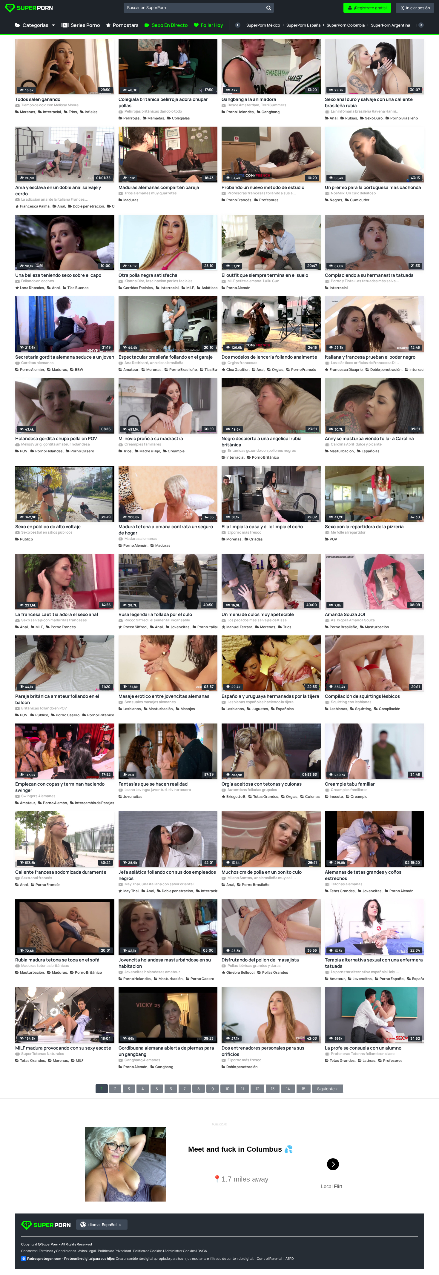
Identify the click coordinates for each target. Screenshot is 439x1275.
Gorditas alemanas (37, 363)
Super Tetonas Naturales (42, 1054)
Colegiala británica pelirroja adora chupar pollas (163, 102)
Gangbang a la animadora (249, 99)
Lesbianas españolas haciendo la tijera (260, 702)
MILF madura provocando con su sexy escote (63, 1048)
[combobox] (199, 8)
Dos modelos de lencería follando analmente (269, 357)
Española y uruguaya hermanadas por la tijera (270, 696)
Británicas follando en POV (44, 708)
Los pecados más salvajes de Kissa (257, 620)
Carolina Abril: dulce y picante (356, 445)
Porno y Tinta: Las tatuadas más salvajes (365, 281)
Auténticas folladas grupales (252, 790)
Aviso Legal (87, 1250)
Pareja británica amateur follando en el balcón (57, 699)
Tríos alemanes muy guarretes (150, 193)
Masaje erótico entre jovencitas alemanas (164, 696)
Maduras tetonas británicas (45, 966)
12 (257, 1088)
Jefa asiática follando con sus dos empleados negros (167, 875)
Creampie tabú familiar (350, 784)
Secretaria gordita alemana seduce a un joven (64, 357)
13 (272, 1088)
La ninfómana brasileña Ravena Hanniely (365, 112)
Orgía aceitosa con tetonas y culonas (262, 784)
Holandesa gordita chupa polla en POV (56, 438)
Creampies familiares (142, 445)
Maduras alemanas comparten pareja (159, 187)
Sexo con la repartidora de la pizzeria (364, 526)
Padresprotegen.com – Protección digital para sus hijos (71, 1258)
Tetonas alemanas (346, 884)
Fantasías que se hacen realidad (153, 784)
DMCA (202, 1250)
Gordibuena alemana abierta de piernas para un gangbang (166, 1051)
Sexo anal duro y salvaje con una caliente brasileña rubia (369, 102)
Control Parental (269, 1258)
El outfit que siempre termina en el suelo (265, 275)
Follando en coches (37, 281)
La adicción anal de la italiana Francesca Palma (55, 200)
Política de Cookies (147, 1250)
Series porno (85, 25)
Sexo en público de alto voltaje (48, 526)
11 (242, 1088)
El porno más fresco (244, 533)
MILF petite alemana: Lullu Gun (253, 281)
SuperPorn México (263, 25)
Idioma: (102, 1224)
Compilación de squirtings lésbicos (362, 696)
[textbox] (194, 7)
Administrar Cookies (180, 1250)
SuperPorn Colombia (346, 25)
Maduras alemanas (140, 539)
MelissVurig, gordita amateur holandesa (55, 445)
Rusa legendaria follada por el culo (155, 614)
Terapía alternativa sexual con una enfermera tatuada (374, 963)
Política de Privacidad (114, 1250)
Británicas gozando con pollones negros (261, 451)
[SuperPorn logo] (29, 9)
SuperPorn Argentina (390, 25)
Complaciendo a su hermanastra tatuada (369, 275)
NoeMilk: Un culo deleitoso (353, 193)
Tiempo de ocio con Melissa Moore (50, 105)
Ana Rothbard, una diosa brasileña (153, 363)
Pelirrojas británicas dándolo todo (153, 112)
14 (288, 1088)
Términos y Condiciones (57, 1250)
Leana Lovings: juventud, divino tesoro (157, 790)
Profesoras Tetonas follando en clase (362, 1054)
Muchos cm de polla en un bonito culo (262, 872)
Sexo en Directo (170, 25)
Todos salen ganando (37, 99)
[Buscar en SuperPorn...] (269, 8)
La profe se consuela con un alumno (363, 1048)
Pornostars (126, 25)
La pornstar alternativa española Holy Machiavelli (365, 972)
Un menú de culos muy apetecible (258, 614)
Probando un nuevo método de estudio (263, 187)
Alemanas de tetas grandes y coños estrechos (363, 875)
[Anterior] (237, 25)
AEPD (289, 1258)
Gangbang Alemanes (142, 1060)
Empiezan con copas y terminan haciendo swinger (60, 787)
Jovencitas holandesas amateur (152, 972)
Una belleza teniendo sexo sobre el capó (58, 275)
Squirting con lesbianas (351, 702)
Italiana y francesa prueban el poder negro (370, 357)
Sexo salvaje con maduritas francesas (54, 620)
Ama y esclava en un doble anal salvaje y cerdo (58, 190)
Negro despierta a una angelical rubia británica (262, 441)
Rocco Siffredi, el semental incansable (157, 620)
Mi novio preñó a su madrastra (151, 438)
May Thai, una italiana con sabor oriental (159, 884)
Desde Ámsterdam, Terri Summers (256, 105)
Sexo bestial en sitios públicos (47, 533)
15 (304, 1088)
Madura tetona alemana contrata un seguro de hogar (166, 529)
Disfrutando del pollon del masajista (260, 960)
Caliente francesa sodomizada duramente (60, 872)
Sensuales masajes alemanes (150, 702)
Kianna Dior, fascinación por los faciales (158, 281)
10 (227, 1088)
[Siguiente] (421, 25)
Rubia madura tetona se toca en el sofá (57, 960)
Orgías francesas (242, 363)
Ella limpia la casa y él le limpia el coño (262, 526)
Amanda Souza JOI (345, 614)
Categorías (35, 25)
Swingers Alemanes (38, 796)
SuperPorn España (303, 25)
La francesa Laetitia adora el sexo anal (56, 614)
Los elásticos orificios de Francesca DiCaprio (365, 363)
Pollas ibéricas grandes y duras (254, 966)
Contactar (29, 1250)
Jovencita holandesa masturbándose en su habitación (165, 963)
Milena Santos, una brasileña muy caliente (262, 878)
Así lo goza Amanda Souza (352, 620)
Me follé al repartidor (348, 533)
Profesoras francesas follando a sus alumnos (262, 193)
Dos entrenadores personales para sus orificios (263, 1051)
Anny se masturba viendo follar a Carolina (369, 438)
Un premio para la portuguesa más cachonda (373, 187)
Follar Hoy (212, 25)
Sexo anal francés (36, 878)
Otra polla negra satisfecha (148, 275)
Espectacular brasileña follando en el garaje (166, 357)
